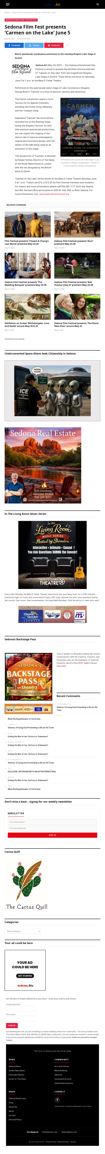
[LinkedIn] (7, 75)
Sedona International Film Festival (21, 20)
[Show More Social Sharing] (67, 45)
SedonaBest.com (69, 1132)
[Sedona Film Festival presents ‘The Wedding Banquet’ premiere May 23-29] (28, 266)
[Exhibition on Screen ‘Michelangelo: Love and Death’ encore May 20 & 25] (28, 307)
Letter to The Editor (17, 1079)
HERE (80, 663)
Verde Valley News (17, 1070)
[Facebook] (7, 61)
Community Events (63, 1079)
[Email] (7, 89)
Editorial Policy (15, 1119)
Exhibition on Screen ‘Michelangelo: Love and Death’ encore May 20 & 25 (27, 325)
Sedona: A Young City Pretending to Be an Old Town (77, 708)
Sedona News (15, 1066)
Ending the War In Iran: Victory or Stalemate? (28, 736)
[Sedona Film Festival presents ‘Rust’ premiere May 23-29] (77, 224)
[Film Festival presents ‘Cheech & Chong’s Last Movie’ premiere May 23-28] (28, 224)
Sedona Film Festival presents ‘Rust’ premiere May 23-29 (73, 242)
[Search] (97, 4)
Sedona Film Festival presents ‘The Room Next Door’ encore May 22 (76, 325)
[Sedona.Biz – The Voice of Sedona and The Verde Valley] (52, 4)
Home (7, 13)
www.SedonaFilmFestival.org (54, 194)
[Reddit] (7, 96)
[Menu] (8, 4)
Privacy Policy (51, 1142)
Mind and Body (61, 1070)
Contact (12, 1115)
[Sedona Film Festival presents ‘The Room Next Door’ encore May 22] (77, 307)
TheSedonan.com (49, 1132)
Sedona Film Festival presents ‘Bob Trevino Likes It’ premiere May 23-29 (73, 284)
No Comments (25, 39)
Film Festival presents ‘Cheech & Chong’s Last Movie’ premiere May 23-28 (27, 242)
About (11, 1111)
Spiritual (58, 1075)
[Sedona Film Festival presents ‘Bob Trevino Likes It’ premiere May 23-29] (77, 266)
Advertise (13, 1107)
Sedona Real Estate (17, 1098)
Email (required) (13, 1004)
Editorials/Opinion (16, 1075)
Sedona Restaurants (64, 1083)
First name (10, 1014)
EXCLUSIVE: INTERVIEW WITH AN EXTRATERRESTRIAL (32, 772)
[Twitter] (7, 68)
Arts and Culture (62, 1066)
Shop (11, 1103)
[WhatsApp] (7, 103)
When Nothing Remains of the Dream (24, 719)
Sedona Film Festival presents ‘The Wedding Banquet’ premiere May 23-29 (25, 284)
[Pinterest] (7, 82)
